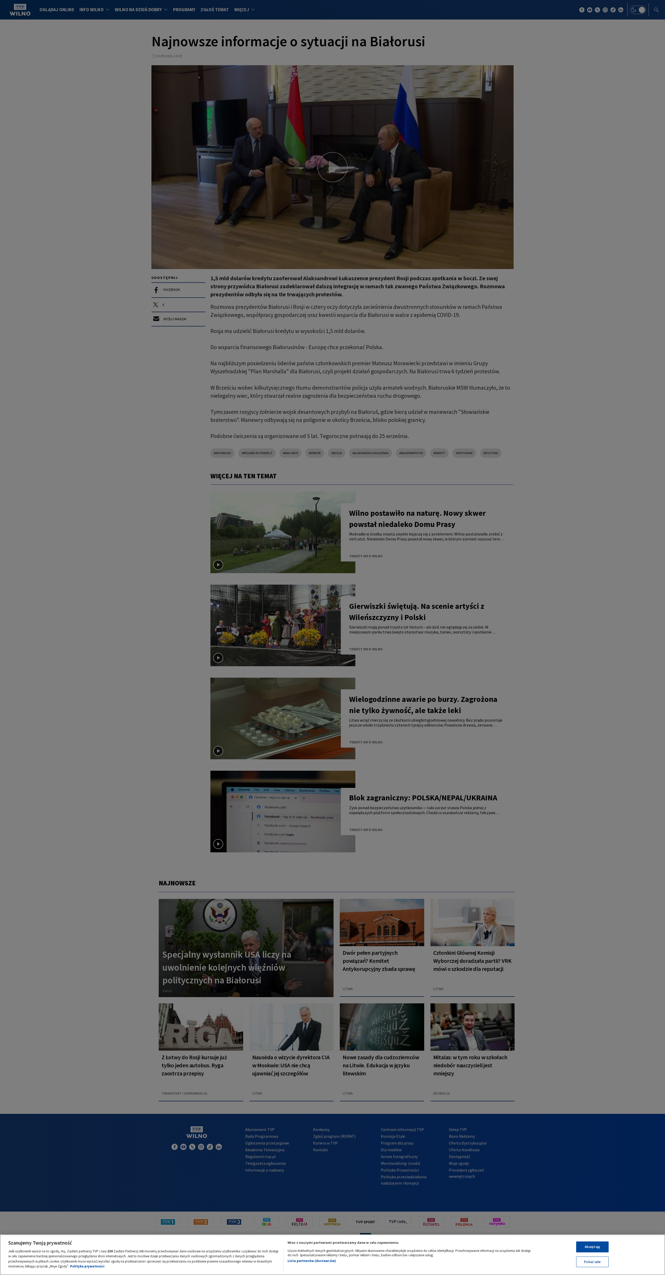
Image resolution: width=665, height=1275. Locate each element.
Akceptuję (592, 1247)
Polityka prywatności (87, 1266)
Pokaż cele (592, 1261)
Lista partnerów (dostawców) (312, 1261)
